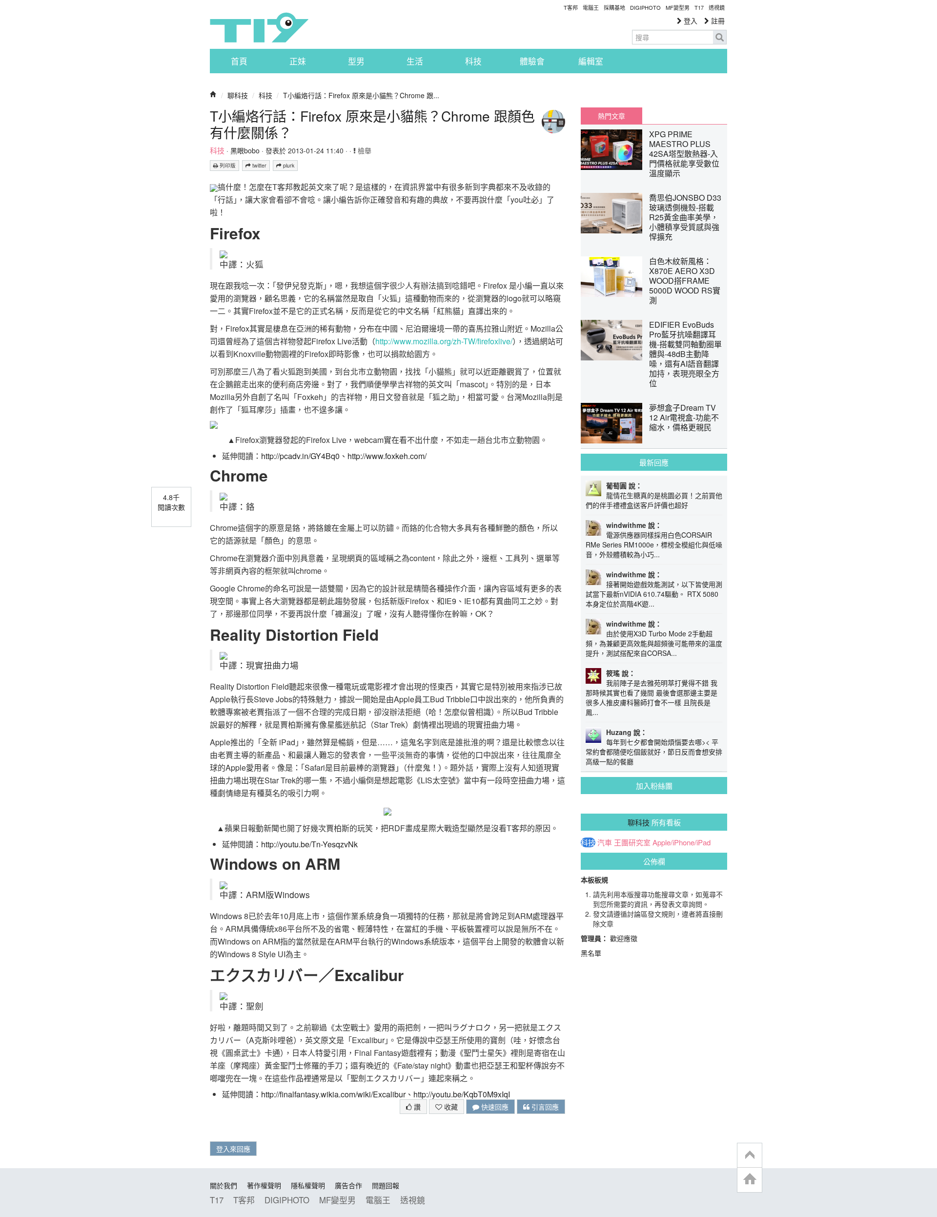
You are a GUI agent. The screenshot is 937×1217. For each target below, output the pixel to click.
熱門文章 (611, 116)
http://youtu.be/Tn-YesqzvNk (309, 844)
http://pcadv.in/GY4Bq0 (300, 456)
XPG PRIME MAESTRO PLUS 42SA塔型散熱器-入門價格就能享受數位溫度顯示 (684, 153)
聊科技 (237, 95)
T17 (259, 27)
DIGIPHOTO (645, 7)
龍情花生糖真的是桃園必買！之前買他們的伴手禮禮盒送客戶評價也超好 (654, 500)
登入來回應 (233, 1149)
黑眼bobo (245, 150)
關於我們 (223, 1185)
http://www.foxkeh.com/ (387, 456)
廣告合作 (348, 1185)
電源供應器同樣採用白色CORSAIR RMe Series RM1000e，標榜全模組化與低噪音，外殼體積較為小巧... (654, 544)
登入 (689, 20)
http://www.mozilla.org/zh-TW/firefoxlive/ (443, 341)
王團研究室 (632, 842)
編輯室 (590, 61)
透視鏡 (717, 7)
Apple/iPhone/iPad (681, 842)
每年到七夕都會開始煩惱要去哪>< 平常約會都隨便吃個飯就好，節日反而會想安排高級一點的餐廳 (654, 751)
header (749, 1155)
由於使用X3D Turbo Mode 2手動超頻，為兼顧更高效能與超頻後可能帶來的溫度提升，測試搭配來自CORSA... (654, 643)
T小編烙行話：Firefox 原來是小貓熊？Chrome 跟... (361, 95)
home (749, 1180)
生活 (415, 61)
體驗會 (532, 61)
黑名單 (591, 953)
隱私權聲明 (308, 1185)
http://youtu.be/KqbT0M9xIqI (461, 1094)
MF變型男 (678, 7)
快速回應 (494, 1107)
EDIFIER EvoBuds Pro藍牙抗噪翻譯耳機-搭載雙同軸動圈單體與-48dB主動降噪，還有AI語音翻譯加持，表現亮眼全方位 (685, 354)
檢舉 (363, 150)
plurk (288, 165)
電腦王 (591, 7)
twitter (258, 165)
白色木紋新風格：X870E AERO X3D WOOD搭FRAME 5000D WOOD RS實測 (684, 280)
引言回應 (544, 1107)
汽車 (604, 842)
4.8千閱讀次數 (171, 502)
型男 (356, 61)
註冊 (717, 20)
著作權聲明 (264, 1185)
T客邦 (571, 7)
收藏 (450, 1107)
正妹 (297, 61)
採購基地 (614, 7)
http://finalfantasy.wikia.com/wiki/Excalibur (333, 1094)
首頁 (239, 61)
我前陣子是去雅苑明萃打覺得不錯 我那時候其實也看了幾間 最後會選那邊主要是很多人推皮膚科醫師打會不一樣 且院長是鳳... (651, 697)
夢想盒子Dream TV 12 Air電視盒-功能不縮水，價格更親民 (684, 417)
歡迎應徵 (623, 938)
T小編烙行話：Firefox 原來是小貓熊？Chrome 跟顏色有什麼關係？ (372, 124)
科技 (473, 61)
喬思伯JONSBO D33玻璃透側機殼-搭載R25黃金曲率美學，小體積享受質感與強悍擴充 (685, 217)
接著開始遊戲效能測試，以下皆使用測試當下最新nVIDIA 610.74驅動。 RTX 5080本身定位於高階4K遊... (654, 593)
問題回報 (385, 1185)
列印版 (227, 165)
